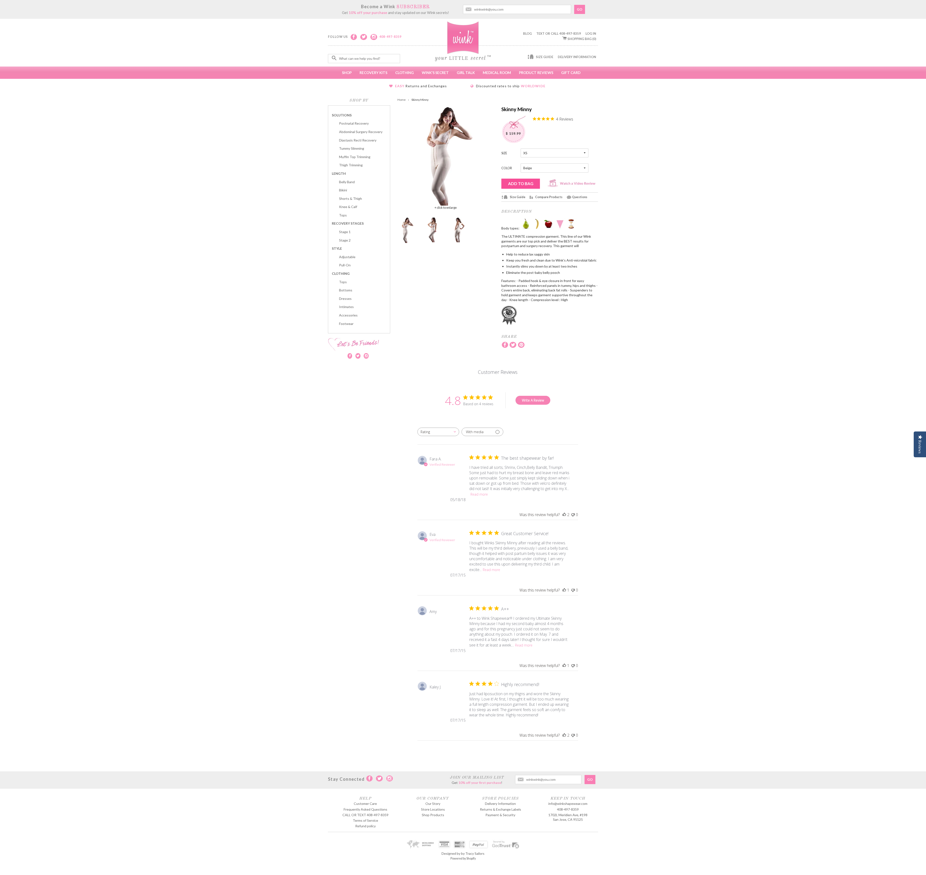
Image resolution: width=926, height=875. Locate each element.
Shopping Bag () (581, 39)
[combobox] (438, 432)
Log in (591, 33)
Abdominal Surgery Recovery (360, 132)
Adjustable (347, 257)
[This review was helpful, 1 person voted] (564, 590)
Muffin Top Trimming (354, 157)
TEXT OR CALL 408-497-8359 (558, 33)
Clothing (404, 72)
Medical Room (497, 72)
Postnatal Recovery (354, 123)
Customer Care (365, 803)
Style (337, 248)
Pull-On (345, 265)
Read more (479, 494)
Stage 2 (345, 240)
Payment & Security (500, 815)
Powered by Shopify (463, 858)
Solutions (342, 115)
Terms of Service (365, 820)
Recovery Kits (373, 72)
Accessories (348, 315)
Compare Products (548, 197)
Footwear (346, 324)
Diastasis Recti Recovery (357, 140)
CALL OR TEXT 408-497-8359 (365, 815)
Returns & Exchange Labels (500, 809)
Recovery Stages (348, 223)
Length (339, 173)
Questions (579, 197)
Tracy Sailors (474, 853)
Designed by (451, 853)
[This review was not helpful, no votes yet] (573, 514)
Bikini (343, 190)
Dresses (345, 298)
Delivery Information (577, 57)
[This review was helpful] (564, 514)
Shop (347, 72)
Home (401, 99)
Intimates (346, 307)
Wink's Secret (435, 72)
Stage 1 (345, 232)
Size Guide (544, 57)
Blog (527, 33)
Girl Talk (466, 72)
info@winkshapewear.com (567, 803)
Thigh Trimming (351, 165)
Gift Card (570, 72)
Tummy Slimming (351, 148)
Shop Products (433, 815)
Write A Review (533, 400)
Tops (343, 215)
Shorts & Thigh (350, 198)
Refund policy (365, 826)
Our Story (432, 803)
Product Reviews (536, 72)
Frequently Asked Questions (365, 809)
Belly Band (347, 182)
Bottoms (345, 290)
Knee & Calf (348, 207)
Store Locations (433, 809)
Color (506, 168)
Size (504, 153)
